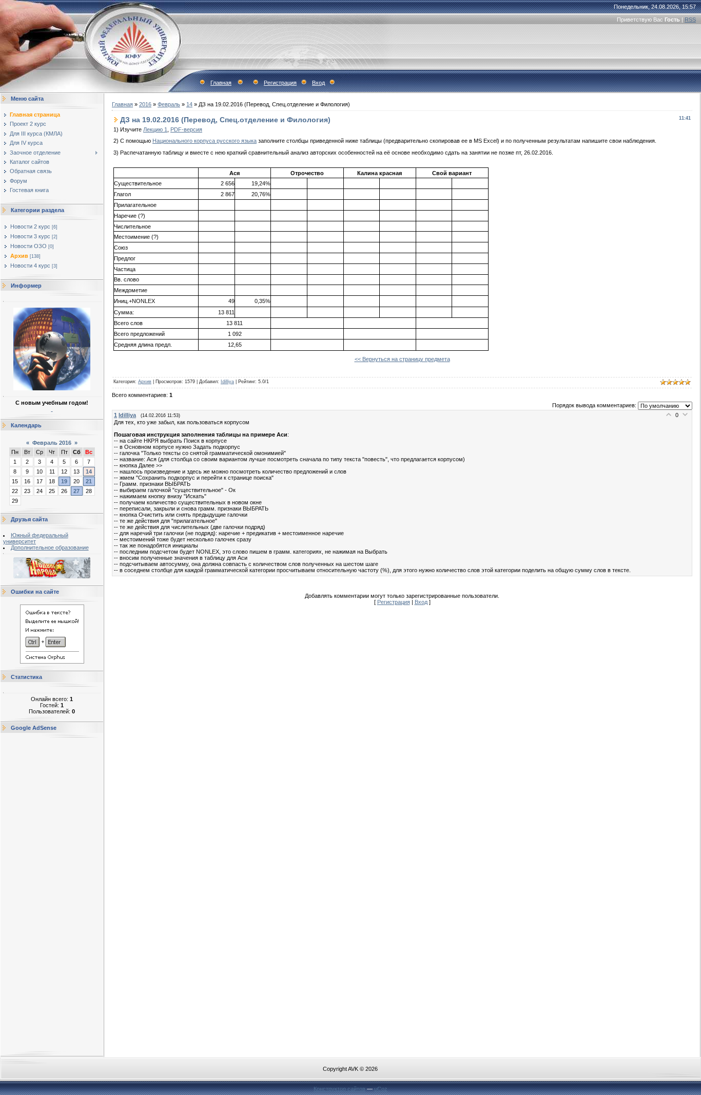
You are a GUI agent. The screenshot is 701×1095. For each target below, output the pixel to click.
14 (89, 471)
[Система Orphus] (52, 661)
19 (64, 481)
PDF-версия (186, 129)
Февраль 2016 (51, 443)
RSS (690, 19)
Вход (318, 83)
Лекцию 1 (155, 129)
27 (76, 491)
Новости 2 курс (30, 226)
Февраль (169, 104)
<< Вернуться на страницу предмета (402, 359)
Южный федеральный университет (35, 538)
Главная (220, 83)
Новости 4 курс (30, 265)
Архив (19, 256)
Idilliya (227, 381)
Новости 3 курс (30, 236)
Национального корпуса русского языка (204, 141)
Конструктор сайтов (339, 1089)
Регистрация (280, 83)
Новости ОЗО (28, 246)
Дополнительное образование (50, 547)
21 (89, 481)
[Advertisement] (52, 895)
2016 (145, 104)
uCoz (380, 1089)
